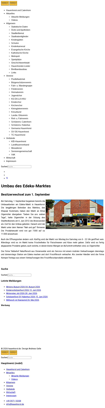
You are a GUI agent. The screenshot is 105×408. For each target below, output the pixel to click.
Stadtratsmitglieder (19, 36)
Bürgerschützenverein (21, 82)
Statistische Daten (19, 27)
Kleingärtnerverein (19, 109)
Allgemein (10, 23)
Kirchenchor (16, 105)
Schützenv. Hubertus (20, 125)
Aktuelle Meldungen (20, 17)
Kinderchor (16, 102)
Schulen (15, 43)
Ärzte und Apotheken (20, 30)
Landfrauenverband (20, 145)
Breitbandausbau (19, 69)
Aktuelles (10, 13)
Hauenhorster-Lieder (20, 66)
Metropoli (15, 56)
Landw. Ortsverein (19, 115)
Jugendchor (16, 95)
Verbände (10, 138)
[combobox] (19, 166)
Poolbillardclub (18, 79)
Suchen (4, 166)
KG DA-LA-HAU (18, 99)
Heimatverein (17, 92)
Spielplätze (16, 59)
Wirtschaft (10, 158)
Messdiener (16, 148)
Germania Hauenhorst (21, 128)
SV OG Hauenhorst (20, 132)
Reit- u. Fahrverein (19, 118)
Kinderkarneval (18, 46)
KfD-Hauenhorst (18, 141)
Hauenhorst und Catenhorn (18, 10)
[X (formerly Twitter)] (7, 178)
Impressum (11, 161)
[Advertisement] (52, 327)
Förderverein (17, 89)
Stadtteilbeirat (17, 33)
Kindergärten (17, 40)
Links (13, 73)
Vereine (9, 76)
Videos (14, 20)
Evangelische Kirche (20, 50)
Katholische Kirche (19, 53)
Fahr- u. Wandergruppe (21, 86)
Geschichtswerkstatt (20, 63)
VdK (13, 155)
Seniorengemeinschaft (21, 151)
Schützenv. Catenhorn (21, 122)
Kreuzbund (16, 112)
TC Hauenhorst (18, 135)
